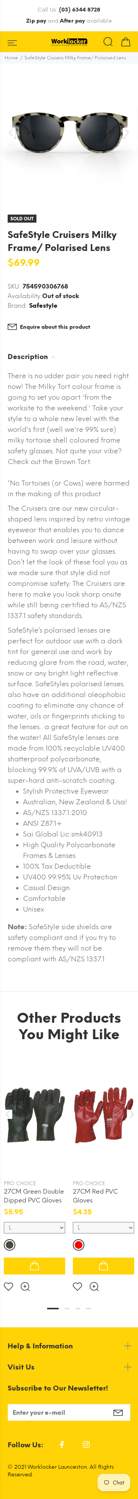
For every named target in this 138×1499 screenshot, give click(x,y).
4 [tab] (88, 1308)
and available (69, 21)
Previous (7, 1114)
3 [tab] (78, 1308)
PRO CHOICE (20, 1183)
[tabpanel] (34, 1168)
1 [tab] (53, 1308)
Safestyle (43, 305)
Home (11, 58)
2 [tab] (67, 1308)
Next (130, 1114)
